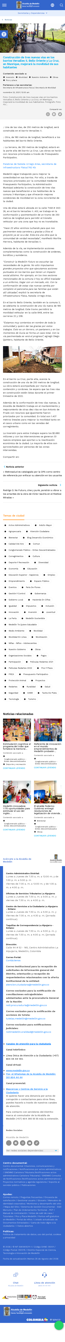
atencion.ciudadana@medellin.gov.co (27, 984)
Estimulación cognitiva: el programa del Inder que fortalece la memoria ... (17, 746)
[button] (49, 5)
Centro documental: (13, 1166)
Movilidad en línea (17, 637)
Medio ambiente (16, 631)
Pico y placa (11, 80)
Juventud (50, 612)
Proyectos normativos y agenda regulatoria (25, 1182)
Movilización (41, 637)
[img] (4, 5)
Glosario (42, 1200)
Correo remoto (11, 1197)
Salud (47, 687)
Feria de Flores (33, 587)
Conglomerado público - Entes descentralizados (32, 550)
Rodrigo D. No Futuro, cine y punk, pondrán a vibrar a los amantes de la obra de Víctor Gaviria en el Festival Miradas (32, 494)
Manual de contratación (15, 1213)
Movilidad (23, 77)
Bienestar (13, 537)
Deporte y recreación (19, 562)
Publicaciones (29, 1185)
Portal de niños (25, 1219)
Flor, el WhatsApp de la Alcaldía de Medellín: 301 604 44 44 (31, 1076)
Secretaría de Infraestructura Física (18, 88)
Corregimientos (16, 556)
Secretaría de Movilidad (46, 88)
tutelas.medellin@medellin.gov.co (25, 1018)
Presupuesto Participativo (35, 674)
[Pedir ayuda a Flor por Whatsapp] (58, 1325)
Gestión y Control (17, 593)
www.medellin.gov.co (18, 1070)
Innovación (14, 612)
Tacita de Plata (49, 693)
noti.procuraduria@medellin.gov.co (26, 1005)
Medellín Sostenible (35, 618)
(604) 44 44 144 (44, 1286)
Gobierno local (16, 600)
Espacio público (41, 581)
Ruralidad (31, 687)
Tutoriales (8, 1216)
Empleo (51, 575)
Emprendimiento (17, 581)
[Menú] (6, 5)
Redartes (13, 687)
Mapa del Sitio (12, 1207)
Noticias (8, 20)
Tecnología (14, 699)
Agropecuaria (15, 531)
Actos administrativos (19, 525)
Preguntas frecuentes (32, 1197)
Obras (55, 77)
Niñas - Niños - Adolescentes (23, 643)
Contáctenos (13, 960)
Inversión (10, 77)
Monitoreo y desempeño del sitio (44, 1203)
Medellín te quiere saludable (23, 624)
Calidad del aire (16, 544)
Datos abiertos (25, 1226)
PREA (11, 674)
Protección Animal (17, 680)
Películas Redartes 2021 (41, 662)
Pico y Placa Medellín (26, 1216)
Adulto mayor (45, 525)
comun (36, 544)
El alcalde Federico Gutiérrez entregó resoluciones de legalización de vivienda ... (48, 810)
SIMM (30, 693)
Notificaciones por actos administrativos (40, 1169)
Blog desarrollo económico (40, 537)
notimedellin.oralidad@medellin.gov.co (28, 1031)
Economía (13, 569)
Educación (32, 569)
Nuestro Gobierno (40, 77)
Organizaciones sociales (20, 655)
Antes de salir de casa (41, 1213)
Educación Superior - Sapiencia (23, 575)
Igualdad (13, 606)
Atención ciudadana (39, 531)
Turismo (32, 699)
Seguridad (13, 693)
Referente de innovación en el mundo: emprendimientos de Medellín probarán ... (47, 748)
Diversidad (43, 562)
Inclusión (50, 606)
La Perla (12, 618)
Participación (15, 662)
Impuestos (31, 606)
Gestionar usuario (27, 1200)
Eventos (13, 587)
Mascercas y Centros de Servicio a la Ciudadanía (27, 1091)
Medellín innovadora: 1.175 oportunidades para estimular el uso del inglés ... (16, 810)
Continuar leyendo (14, 768)
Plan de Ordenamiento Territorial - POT (34, 1210)
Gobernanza (40, 593)
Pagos (44, 655)
